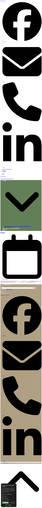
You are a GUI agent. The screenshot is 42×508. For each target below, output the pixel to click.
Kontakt (2, 232)
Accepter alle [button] (5, 502)
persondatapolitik (9, 289)
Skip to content (2, 0)
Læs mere (2, 283)
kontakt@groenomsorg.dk (4, 294)
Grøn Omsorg (6, 463)
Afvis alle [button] (12, 502)
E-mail (2, 286)
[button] (6, 178)
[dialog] (8, 495)
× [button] (15, 484)
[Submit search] (12, 507)
